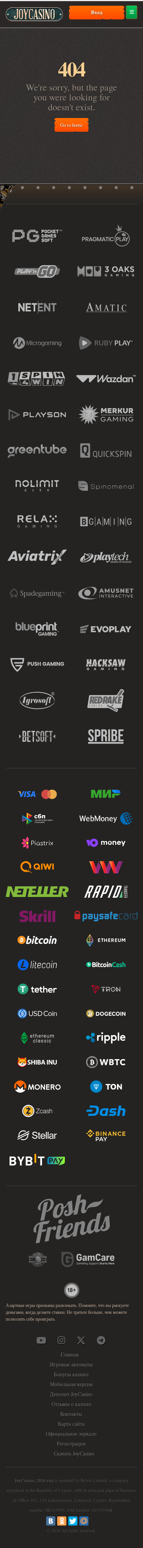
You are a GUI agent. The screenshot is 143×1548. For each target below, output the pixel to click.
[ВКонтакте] (50, 1521)
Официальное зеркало (71, 1433)
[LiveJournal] (95, 1521)
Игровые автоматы (71, 1364)
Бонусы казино (71, 1374)
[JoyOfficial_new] (81, 1340)
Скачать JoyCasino (74, 1453)
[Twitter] (72, 1521)
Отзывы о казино (71, 1404)
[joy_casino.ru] (61, 1340)
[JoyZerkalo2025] (101, 1340)
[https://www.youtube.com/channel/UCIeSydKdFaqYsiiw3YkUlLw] (41, 1340)
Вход (97, 12)
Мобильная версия (71, 1384)
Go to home (71, 124)
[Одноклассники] (61, 1521)
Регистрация (71, 1443)
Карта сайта (71, 1423)
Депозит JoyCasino (71, 1394)
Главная (70, 1354)
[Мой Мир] (83, 1521)
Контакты (71, 1413)
